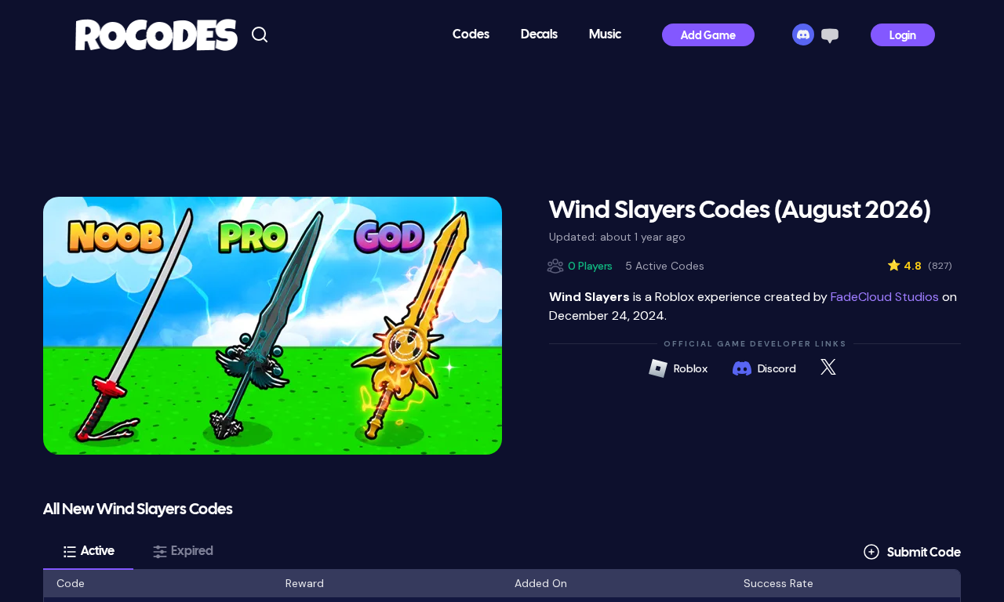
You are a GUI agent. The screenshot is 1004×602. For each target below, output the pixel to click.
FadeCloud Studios (885, 296)
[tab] (88, 552)
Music (605, 35)
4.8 (919, 266)
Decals (539, 35)
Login (902, 36)
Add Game (708, 36)
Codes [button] (471, 35)
